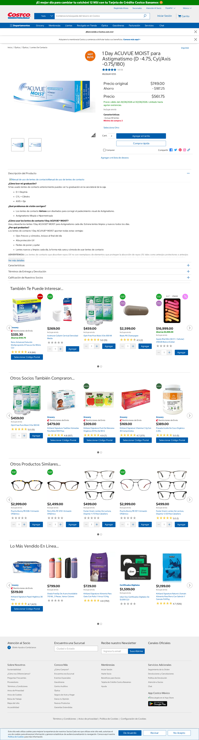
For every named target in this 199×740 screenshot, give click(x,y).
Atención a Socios (155, 682)
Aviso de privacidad (88, 718)
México (186, 8)
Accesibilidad (13, 707)
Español (169, 8)
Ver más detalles (16, 260)
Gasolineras (118, 25)
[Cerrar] (195, 32)
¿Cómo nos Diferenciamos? (18, 673)
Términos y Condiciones (17, 686)
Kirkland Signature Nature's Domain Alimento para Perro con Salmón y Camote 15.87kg (171, 596)
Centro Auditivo (61, 686)
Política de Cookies (16, 737)
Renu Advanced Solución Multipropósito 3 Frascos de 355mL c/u (26, 345)
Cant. (104, 135)
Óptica (104, 25)
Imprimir (185, 47)
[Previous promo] (9, 327)
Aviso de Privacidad (15, 690)
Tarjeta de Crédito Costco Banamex (116, 682)
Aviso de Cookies (14, 695)
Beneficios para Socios (110, 678)
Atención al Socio (18, 643)
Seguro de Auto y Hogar (64, 695)
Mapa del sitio (13, 703)
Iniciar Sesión (164, 15)
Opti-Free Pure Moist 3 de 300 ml (98, 335)
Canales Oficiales (159, 643)
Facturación (134, 25)
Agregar (72, 349)
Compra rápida (141, 143)
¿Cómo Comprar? (61, 669)
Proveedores (12, 682)
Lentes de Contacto (38, 47)
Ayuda (104, 686)
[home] (19, 15)
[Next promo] (189, 327)
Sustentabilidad (14, 669)
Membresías (55, 25)
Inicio (10, 47)
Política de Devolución (157, 678)
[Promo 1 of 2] (98, 367)
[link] (171, 150)
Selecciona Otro (111, 127)
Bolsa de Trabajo (14, 699)
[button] (147, 16)
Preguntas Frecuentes (16, 678)
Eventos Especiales (62, 678)
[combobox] (44, 16)
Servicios (149, 25)
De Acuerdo (129, 732)
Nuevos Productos (62, 703)
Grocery (40, 25)
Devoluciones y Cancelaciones (161, 673)
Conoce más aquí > (131, 39)
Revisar (155, 732)
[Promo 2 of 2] (101, 367)
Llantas (68, 25)
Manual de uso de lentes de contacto (66, 179)
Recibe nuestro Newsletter (118, 643)
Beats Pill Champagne (129, 335)
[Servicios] (154, 25)
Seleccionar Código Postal (27, 357)
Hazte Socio (106, 673)
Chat (161, 25)
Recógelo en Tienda (87, 25)
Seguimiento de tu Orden (159, 669)
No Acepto (179, 732)
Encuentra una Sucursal (69, 643)
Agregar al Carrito (141, 136)
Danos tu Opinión (61, 699)
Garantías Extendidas (63, 707)
